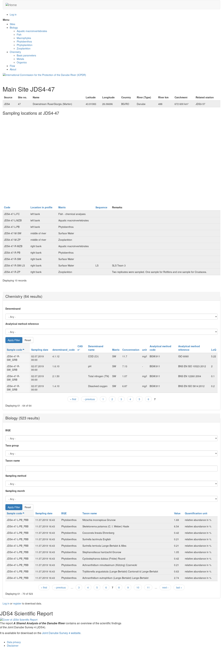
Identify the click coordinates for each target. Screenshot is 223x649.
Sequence (101, 207)
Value (177, 513)
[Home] (11, 4)
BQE (8, 430)
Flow (12, 66)
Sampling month (15, 491)
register (17, 603)
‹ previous (89, 399)
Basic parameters (26, 55)
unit (144, 349)
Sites (12, 24)
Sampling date (39, 349)
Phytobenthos (24, 41)
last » (179, 587)
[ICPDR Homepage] (44, 74)
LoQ (213, 349)
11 (148, 587)
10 (137, 587)
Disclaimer (12, 645)
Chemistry (15, 52)
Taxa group (12, 445)
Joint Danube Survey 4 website (61, 633)
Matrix (62, 207)
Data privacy (14, 642)
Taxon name (12, 460)
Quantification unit (196, 513)
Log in (13, 14)
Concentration (130, 349)
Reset (28, 340)
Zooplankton (23, 48)
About (13, 69)
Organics (22, 62)
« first (73, 399)
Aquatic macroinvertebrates (32, 31)
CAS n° (80, 347)
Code (7, 207)
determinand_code (63, 349)
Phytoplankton (24, 45)
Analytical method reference (22, 323)
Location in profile (41, 207)
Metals (20, 59)
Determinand (13, 308)
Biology (14, 27)
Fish (19, 34)
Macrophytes (24, 38)
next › (165, 587)
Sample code (14, 349)
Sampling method (15, 475)
